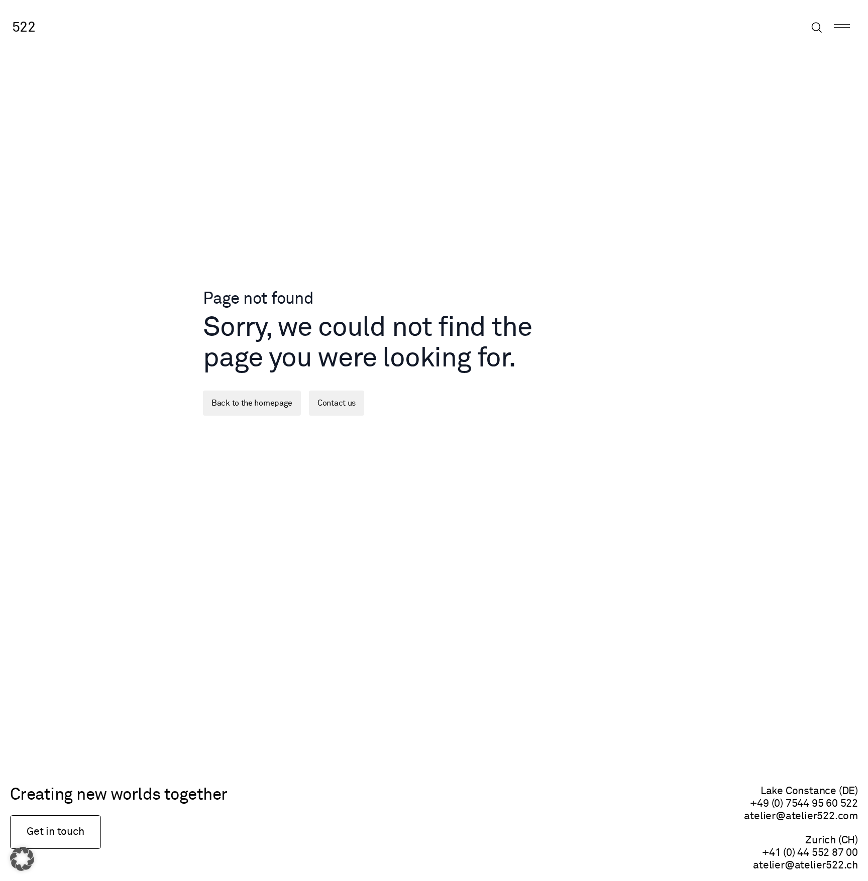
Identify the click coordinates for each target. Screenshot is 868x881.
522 (23, 28)
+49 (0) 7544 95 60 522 (804, 804)
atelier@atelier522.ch (805, 865)
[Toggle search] (817, 28)
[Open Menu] (842, 28)
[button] (22, 859)
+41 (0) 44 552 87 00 (810, 853)
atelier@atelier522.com (801, 816)
